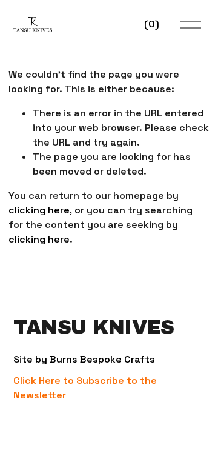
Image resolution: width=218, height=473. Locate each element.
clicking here (39, 210)
